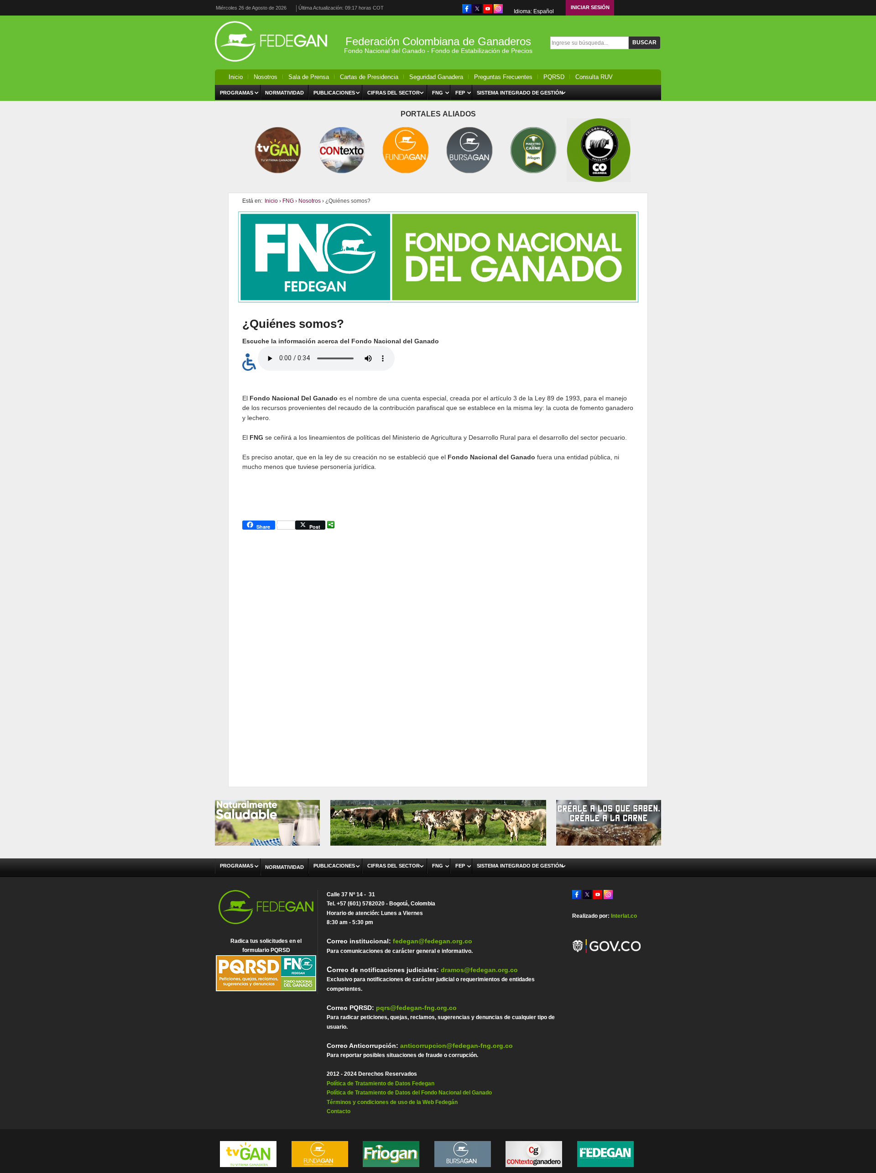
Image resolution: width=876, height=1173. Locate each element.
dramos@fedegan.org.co (479, 969)
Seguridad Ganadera (436, 77)
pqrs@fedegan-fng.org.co (416, 1007)
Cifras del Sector (393, 92)
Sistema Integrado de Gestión (520, 92)
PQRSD (553, 77)
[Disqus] (437, 651)
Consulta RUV (594, 77)
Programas (236, 92)
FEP (460, 92)
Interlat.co (624, 916)
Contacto (338, 1111)
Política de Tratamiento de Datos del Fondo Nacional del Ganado (409, 1092)
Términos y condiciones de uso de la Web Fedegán (392, 1102)
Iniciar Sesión (590, 7)
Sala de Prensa (308, 77)
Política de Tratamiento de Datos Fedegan (380, 1083)
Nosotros (265, 77)
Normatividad (284, 92)
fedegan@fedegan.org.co (432, 941)
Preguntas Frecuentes (503, 77)
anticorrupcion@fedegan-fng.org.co (456, 1045)
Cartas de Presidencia (369, 77)
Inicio (236, 77)
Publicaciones (334, 92)
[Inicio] (274, 64)
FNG (437, 92)
